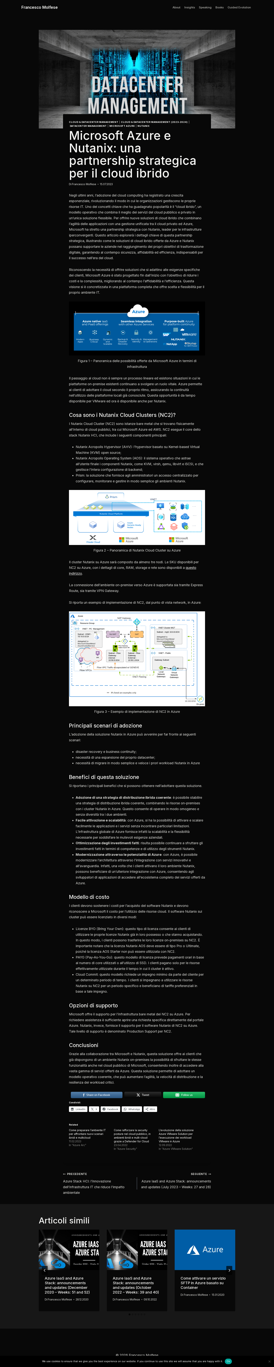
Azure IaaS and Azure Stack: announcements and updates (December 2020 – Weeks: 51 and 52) (67, 1285)
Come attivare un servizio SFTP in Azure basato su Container (203, 1283)
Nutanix (143, 126)
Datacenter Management (88, 126)
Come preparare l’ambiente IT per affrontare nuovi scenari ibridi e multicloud (87, 1134)
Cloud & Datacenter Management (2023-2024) (154, 122)
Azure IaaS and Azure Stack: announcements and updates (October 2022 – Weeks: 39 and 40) (136, 1285)
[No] (269, 1361)
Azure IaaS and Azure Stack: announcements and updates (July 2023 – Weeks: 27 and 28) (176, 1180)
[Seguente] (229, 1270)
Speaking (205, 7)
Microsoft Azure (122, 126)
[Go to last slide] (45, 1270)
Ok (228, 1361)
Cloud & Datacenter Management (93, 122)
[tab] (129, 1314)
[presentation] (69, 1250)
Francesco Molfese (84, 184)
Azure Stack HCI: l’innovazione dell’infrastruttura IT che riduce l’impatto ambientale (94, 1183)
